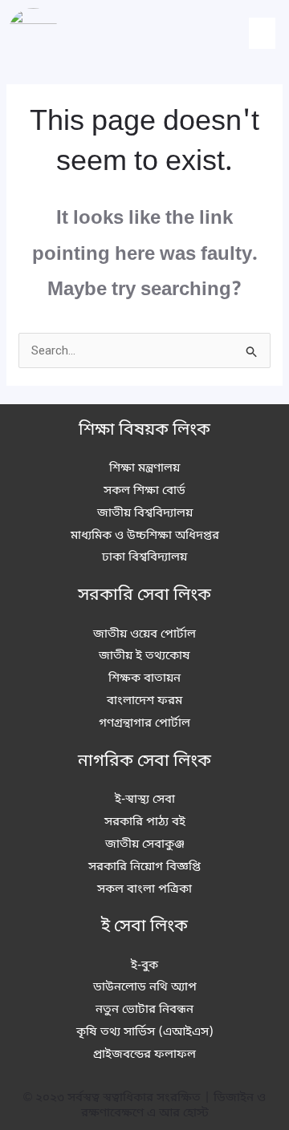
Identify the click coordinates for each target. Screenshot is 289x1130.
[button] (262, 33)
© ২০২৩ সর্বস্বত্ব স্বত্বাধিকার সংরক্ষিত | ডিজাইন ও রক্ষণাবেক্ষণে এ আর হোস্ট (144, 1106)
